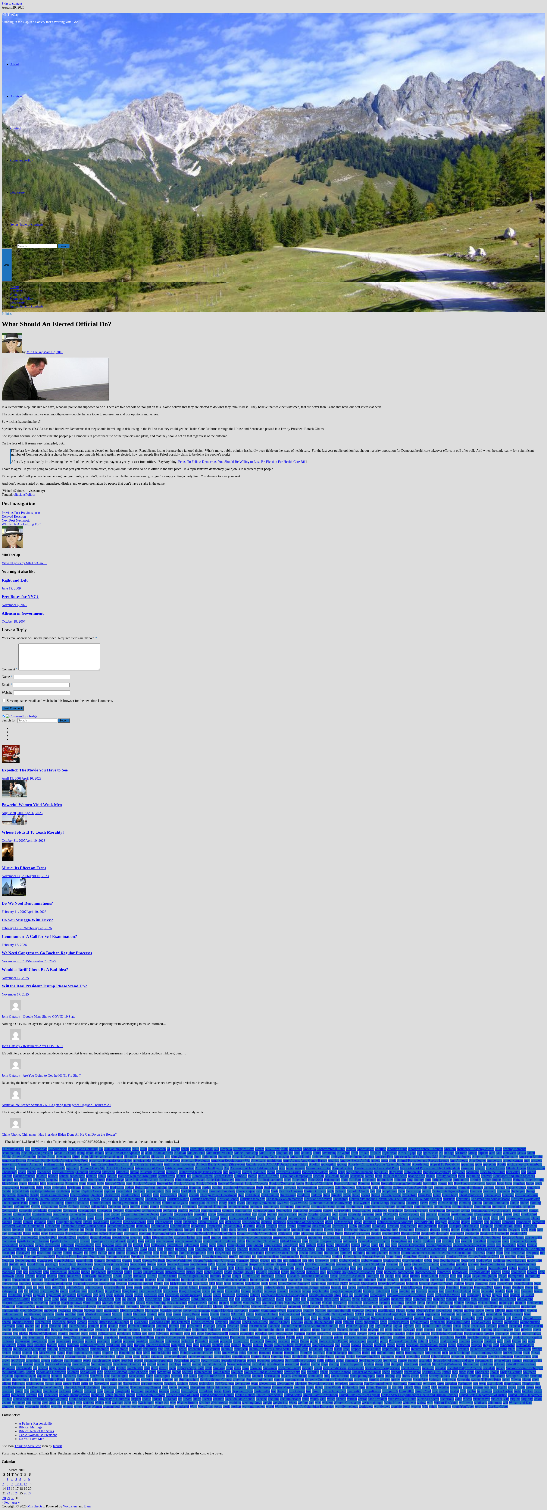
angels (375, 1160)
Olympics (221, 1322)
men (71, 1306)
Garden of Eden (457, 1256)
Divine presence (45, 1229)
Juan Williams (227, 1287)
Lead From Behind (458, 1291)
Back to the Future (492, 1172)
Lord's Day (220, 1299)
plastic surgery (503, 1329)
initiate (381, 1279)
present (86, 1337)
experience (26, 1245)
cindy (223, 1203)
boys (500, 1183)
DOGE (208, 1229)
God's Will (468, 1260)
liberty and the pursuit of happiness (284, 1295)
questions (490, 1341)
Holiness (274, 1272)
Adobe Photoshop (246, 1153)
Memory (61, 1306)
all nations (130, 1156)
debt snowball (251, 1222)
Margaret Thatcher (503, 1299)
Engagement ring (394, 1237)
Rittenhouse (127, 1353)
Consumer (453, 1210)
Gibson (254, 1260)
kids (20, 1291)
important (37, 1279)
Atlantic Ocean (516, 1168)
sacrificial (57, 1356)
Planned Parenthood (466, 1329)
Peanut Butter (431, 1326)
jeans (322, 1283)
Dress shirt (422, 1229)
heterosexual (58, 1272)
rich (35, 1353)
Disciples (455, 1226)
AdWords (343, 1153)
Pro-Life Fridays (478, 1337)
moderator (64, 1310)
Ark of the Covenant (120, 1168)
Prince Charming (355, 1337)
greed (16, 1268)
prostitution (156, 1341)
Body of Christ (115, 1183)
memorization (45, 1306)
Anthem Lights (54, 1164)
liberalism (228, 1295)
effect (330, 1233)
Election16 (501, 1233)
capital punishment (43, 1191)
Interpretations (520, 1279)
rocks (217, 1353)
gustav (222, 1268)
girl (285, 1260)
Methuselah (204, 1306)
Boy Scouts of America (469, 1183)
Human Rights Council (193, 1276)
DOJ (216, 1229)
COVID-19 (390, 1214)
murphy (70, 1314)
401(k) (175, 1149)
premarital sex (531, 1333)
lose (231, 1299)
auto (225, 1172)
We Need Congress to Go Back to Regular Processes (47, 953)
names (177, 1314)
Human (152, 1276)
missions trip (10, 1310)
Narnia (214, 1314)
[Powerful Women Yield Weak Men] (14, 796)
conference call (151, 1210)
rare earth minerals (158, 1345)
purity (384, 1341)
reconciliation (428, 1345)
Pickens (342, 1329)
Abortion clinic (397, 1149)
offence (93, 1322)
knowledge (232, 1291)
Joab (29, 1287)
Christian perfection (203, 1199)
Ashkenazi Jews (267, 1168)
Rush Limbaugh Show (486, 1353)
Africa (402, 1153)
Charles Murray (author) (86, 1195)
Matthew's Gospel (296, 1303)
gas (502, 1256)
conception (104, 1210)
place (419, 1329)
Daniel (17, 1222)
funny (390, 1256)
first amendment (368, 1249)
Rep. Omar (170, 1349)
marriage (54, 1303)
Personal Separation (64, 1329)
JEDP (344, 1283)
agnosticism (430, 1153)
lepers (109, 1295)
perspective (86, 1329)
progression (23, 1341)
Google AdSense (178, 1264)
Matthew (236, 1303)
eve (409, 1241)
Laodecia (295, 1291)
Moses (400, 1310)
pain (37, 1326)
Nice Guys (254, 1318)
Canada (500, 1187)
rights (97, 1353)
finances (230, 1249)
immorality (532, 1276)
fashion (311, 1245)
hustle (334, 1276)
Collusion (114, 1206)
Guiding (190, 1268)
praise (410, 1333)
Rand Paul (113, 1345)
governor (392, 1264)
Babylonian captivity (437, 1172)
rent (160, 1349)
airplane (483, 1153)
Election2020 (29, 1237)
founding (359, 1253)
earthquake (14, 1233)
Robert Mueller (161, 1353)
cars (259, 1191)
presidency (111, 1337)
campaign (450, 1187)
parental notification (141, 1326)
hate (353, 1268)
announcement (513, 1160)
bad (523, 1172)
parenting (162, 1326)
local (63, 1299)
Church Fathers (100, 1203)
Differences (340, 1226)
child (241, 1195)
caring (176, 1191)
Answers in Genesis (15, 1164)
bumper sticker (178, 1187)
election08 (457, 1233)
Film (191, 1249)
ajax (492, 1153)
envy (451, 1237)
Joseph (163, 1287)
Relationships (525, 1345)
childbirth (303, 1195)
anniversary (494, 1160)
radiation (40, 1345)
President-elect (219, 1337)
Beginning (473, 1176)
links (506, 1295)
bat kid (344, 1176)
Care (168, 1191)
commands (189, 1206)
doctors (111, 1229)
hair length (286, 1268)
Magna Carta (369, 1299)
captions (109, 1191)
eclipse (104, 1233)
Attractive (122, 1172)
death (150, 1222)
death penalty (164, 1222)
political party (107, 1333)
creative (496, 1214)
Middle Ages (310, 1306)
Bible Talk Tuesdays (220, 1180)
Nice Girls (239, 1318)
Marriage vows (71, 1303)
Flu (86, 1253)
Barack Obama (202, 1176)
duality (502, 1229)
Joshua (173, 1287)
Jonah (138, 1287)
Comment (10, 669)
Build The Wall (145, 1187)
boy (450, 1183)
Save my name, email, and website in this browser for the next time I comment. (60, 700)
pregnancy (502, 1333)
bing (410, 1180)
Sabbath (32, 1356)
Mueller (531, 1310)
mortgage (371, 1310)
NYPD (517, 1318)
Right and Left (15, 580)
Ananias (333, 1160)
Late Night (382, 1291)
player (537, 1329)
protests (214, 1341)
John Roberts (94, 1287)
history (191, 1272)
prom (51, 1341)
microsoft (294, 1306)
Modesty (90, 1310)
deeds (329, 1222)
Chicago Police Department (218, 1195)
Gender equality (25, 1260)
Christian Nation (178, 1199)
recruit (452, 1345)
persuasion (102, 1329)
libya (337, 1295)
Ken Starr (466, 1287)
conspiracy (395, 1210)
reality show (302, 1345)
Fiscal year (23, 1253)
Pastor (244, 1326)
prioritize (399, 1337)
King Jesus (170, 1291)
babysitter (458, 1172)
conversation (78, 1214)
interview (25, 1283)
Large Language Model (346, 1291)
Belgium (7, 1180)
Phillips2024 (230, 1329)
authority (172, 1172)
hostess (52, 1276)
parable (113, 1326)
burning (217, 1187)
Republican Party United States (270, 1349)
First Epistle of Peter (489, 1249)
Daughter (62, 1222)
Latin (394, 1291)
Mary (117, 1303)
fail (124, 1245)
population (247, 1333)
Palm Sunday (78, 1326)
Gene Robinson (64, 1260)
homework (444, 1272)
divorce (74, 1229)
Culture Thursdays (351, 1218)
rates (189, 1345)
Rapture (139, 1345)
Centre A (476, 1191)
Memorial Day (25, 1306)
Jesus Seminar (523, 1283)
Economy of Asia (164, 1233)
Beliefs (27, 1180)
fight (160, 1249)
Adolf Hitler (267, 1153)
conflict (183, 1210)
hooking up (518, 1272)
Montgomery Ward (273, 1310)
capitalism (63, 1191)
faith (147, 1245)
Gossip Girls (295, 1264)
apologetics (328, 1164)
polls (151, 1333)
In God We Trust (55, 1279)
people (6, 1329)
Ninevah (297, 1318)
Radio (62, 1345)
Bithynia (519, 1180)
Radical (52, 1345)
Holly (285, 1272)
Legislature (84, 1295)
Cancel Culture (516, 1187)
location (91, 1299)
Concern (118, 1210)
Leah (509, 1291)
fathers (355, 1245)
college (85, 1206)
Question (477, 1341)
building (162, 1187)
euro (305, 1241)
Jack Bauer (252, 1283)
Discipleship (470, 1226)
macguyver (331, 1299)
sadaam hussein (75, 1356)
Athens (500, 1168)
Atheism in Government (23, 613)
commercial (302, 1206)
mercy (167, 1306)
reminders (150, 1349)
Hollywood (297, 1272)
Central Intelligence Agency (450, 1191)
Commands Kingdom (212, 1206)
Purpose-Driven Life (403, 1341)
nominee (353, 1318)
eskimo (150, 1241)
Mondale (166, 1310)
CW (479, 1218)
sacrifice (44, 1356)
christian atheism (526, 1195)
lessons (138, 1295)
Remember (81, 1349)
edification (285, 1233)
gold (5, 1264)
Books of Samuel (345, 1183)
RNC (146, 1353)
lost (237, 1299)
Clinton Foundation (496, 1203)
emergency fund (283, 1237)
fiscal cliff (8, 1253)
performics (19, 1329)
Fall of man (191, 1245)
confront (194, 1210)
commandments (170, 1206)
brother (97, 1187)
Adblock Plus (196, 1153)
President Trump (197, 1337)
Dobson (100, 1229)
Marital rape (525, 1299)
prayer (425, 1333)
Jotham (193, 1287)
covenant (368, 1214)
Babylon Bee (413, 1172)
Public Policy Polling (333, 1341)
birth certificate (442, 1180)
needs (420, 1314)
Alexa (51, 1156)
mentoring (132, 1306)
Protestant (201, 1341)
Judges (314, 1287)
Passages (209, 1326)
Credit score (78, 1218)
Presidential (238, 1337)
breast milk (27, 1187)
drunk (486, 1229)
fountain (394, 1253)
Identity (415, 1276)
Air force (461, 1153)
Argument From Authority (47, 1168)
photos (279, 1329)
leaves (538, 1291)
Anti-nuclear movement (180, 1164)
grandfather (447, 1264)
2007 (135, 1149)
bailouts (7, 1176)
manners (464, 1299)
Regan (487, 1345)
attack (22, 1172)
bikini (344, 1180)
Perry (30, 1329)
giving (334, 1260)
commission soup (323, 1206)
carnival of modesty (222, 1191)
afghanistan (389, 1153)
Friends (181, 1256)
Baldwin (41, 1176)
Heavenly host (497, 1268)
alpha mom (209, 1156)
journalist (205, 1287)
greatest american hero (521, 1264)
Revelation (523, 1349)
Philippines (199, 1329)
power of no (385, 1333)
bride (47, 1187)
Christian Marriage (131, 1199)
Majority (384, 1299)
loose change (153, 1299)
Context (7, 1214)
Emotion (301, 1237)
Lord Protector (180, 1299)
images (502, 1276)
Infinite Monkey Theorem (333, 1279)
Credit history (59, 1218)
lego (96, 1295)
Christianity (340, 1199)
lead (441, 1291)
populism (261, 1333)
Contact (15, 128)
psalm (295, 1341)
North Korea (441, 1318)
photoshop (292, 1329)
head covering (394, 1268)
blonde (91, 1183)
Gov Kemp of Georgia (320, 1264)
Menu (6, 265)
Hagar (268, 1268)
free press (532, 1253)
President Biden (143, 1337)
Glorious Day (392, 1260)
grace (408, 1264)
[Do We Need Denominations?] (14, 895)
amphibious (274, 1160)
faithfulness (175, 1245)
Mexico (218, 1306)
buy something (307, 1187)
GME (428, 1260)
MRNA (500, 1310)
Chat (156, 1195)
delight (465, 1222)
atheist (490, 1168)
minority (456, 1306)
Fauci (374, 1245)
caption (76, 1191)
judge (290, 1287)
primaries (327, 1337)
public (314, 1341)
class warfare (361, 1203)
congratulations (211, 1210)
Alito (84, 1156)
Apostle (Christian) (361, 1164)
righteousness (83, 1353)
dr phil (338, 1229)
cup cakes (387, 1218)
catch (330, 1191)
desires (291, 1226)
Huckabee (139, 1276)
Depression (214, 1226)
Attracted (94, 1172)
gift (273, 1260)
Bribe (39, 1187)
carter (266, 1191)
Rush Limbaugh (460, 1353)
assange (299, 1168)
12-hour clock (57, 1149)
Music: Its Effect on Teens (24, 868)
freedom (17, 1256)
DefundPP (421, 1222)
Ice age (389, 1276)
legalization (54, 1295)
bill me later (385, 1180)
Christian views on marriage (284, 1199)
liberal (217, 1295)
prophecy (103, 1341)
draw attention (369, 1229)
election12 (487, 1233)
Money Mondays (222, 1310)
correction (200, 1214)
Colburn (73, 1206)
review (6, 1353)
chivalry (336, 1195)
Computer (55, 1210)
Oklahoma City (159, 1322)
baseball (318, 1176)
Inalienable (101, 1279)
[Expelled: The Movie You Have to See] (11, 762)
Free (507, 1253)
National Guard (289, 1314)
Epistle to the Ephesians (33, 1241)
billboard (400, 1180)
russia (526, 1353)
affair (354, 1153)
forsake (304, 1253)
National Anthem (266, 1314)
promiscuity (63, 1341)
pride (299, 1337)
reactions (218, 1345)
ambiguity (337, 1156)
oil (131, 1322)
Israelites (238, 1283)
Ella (199, 1237)
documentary (138, 1229)
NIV (307, 1318)
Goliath (14, 1264)
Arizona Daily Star (93, 1168)
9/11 (216, 1149)
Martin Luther (91, 1303)
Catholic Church (358, 1191)
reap (337, 1345)
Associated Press (387, 1168)
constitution (437, 1210)
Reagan (247, 1345)
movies (489, 1310)
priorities (386, 1337)
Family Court (236, 1245)
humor (226, 1276)
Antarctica (36, 1164)
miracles (467, 1306)
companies (514, 1206)
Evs (457, 1241)
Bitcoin (507, 1180)
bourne (442, 1183)
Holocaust (312, 1272)
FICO (152, 1249)
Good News (84, 1264)
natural (369, 1314)
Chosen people (391, 1195)
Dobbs (89, 1229)
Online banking (323, 1322)
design (260, 1226)
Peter (113, 1329)
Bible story (166, 1180)
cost (254, 1214)
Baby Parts (396, 1172)
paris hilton (194, 1326)
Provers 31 (257, 1341)
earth (532, 1229)
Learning (527, 1291)
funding (337, 1256)
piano (316, 1329)
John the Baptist (114, 1287)
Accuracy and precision (37, 1153)
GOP (211, 1264)
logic (118, 1299)
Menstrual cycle (85, 1306)
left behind (15, 1295)
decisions (279, 1222)
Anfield (365, 1160)
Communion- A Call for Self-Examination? (39, 936)
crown (224, 1218)
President (125, 1337)
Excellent (479, 1241)
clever (433, 1203)
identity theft (429, 1276)
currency (432, 1218)
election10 (472, 1233)
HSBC (117, 1276)
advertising (329, 1153)
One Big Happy (279, 1322)
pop (193, 1333)
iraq (166, 1283)
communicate (442, 1206)
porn (271, 1333)
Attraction (108, 1172)
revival (16, 1353)
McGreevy (370, 1303)
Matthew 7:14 (252, 1303)
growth (146, 1268)
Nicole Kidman (272, 1318)
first (353, 1249)
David (87, 1222)
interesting (453, 1279)
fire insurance (306, 1249)
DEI (431, 1222)
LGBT (207, 1295)
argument (22, 1168)
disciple (443, 1226)
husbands (293, 1276)
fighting (169, 1249)
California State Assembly (410, 1187)
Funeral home (352, 1256)
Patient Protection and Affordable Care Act (309, 1326)
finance (219, 1249)
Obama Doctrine (23, 1322)
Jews (537, 1283)
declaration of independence (305, 1222)
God (436, 1260)
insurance (393, 1279)
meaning (384, 1303)
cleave (424, 1203)
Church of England (175, 1203)
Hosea (19, 1276)
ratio (196, 1345)
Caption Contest (92, 1191)
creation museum (462, 1214)
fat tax (321, 1245)
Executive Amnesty (523, 1241)
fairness (138, 1245)
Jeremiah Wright (442, 1283)
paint (44, 1326)
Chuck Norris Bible (15, 1203)
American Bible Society (455, 1156)
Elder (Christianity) (357, 1233)
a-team (259, 1149)
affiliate (364, 1153)
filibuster (181, 1249)
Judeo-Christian (274, 1287)
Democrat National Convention (23, 1226)
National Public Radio (316, 1314)
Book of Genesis (144, 1183)
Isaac (196, 1283)
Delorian (495, 1222)
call (430, 1187)
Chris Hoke (409, 1195)
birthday (475, 1180)
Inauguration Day (122, 1279)
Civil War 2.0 (299, 1203)
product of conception (527, 1337)
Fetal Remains (115, 1249)
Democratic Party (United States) (83, 1226)
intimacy (38, 1283)
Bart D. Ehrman (268, 1176)
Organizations (419, 1322)
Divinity (62, 1229)
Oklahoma (141, 1322)
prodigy (506, 1337)
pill (382, 1329)
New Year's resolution (138, 1318)
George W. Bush (153, 1260)
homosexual (460, 1272)
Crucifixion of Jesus (242, 1218)
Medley (459, 1303)
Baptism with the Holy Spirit (137, 1176)
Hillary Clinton (153, 1272)
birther (486, 1180)
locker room (106, 1299)
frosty (197, 1256)
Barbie (252, 1176)
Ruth (23, 1356)
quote (507, 1341)
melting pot (506, 1303)
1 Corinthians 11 (13, 1149)
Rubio (366, 1353)
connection (300, 1210)
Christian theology (252, 1199)
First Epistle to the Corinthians (524, 1249)
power (372, 1333)
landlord (257, 1291)
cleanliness (397, 1203)
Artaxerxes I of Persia (149, 1168)
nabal (161, 1314)
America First (384, 1156)
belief (18, 1180)
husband (280, 1276)
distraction (530, 1226)
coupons (325, 1214)
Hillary (138, 1272)
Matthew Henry (273, 1303)
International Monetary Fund (480, 1279)
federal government (439, 1245)
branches (519, 1183)
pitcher (397, 1329)
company (528, 1206)
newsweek (203, 1318)
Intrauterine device (85, 1283)
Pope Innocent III (216, 1333)
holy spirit (334, 1272)
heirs (19, 1272)
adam (149, 1153)
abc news (295, 1149)
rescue (338, 1349)
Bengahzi (52, 1180)
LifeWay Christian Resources (406, 1295)
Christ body (450, 1195)
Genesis (99, 1260)
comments (287, 1206)
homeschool (405, 1272)
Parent (123, 1326)
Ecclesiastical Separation (82, 1233)
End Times (348, 1237)
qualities (464, 1341)
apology (342, 1164)
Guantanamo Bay (164, 1268)
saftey (120, 1356)
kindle (64, 1291)
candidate (533, 1187)
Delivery (477, 1222)
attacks (31, 1172)
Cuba (260, 1218)
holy (323, 1272)
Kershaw (518, 1287)
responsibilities (371, 1349)
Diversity (18, 1229)
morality (308, 1310)
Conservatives (361, 1210)
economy (145, 1233)
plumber (74, 1333)
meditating (446, 1303)
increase (150, 1279)
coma (125, 1206)
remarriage (66, 1349)
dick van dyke (321, 1226)
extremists (67, 1245)
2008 (143, 1149)
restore (405, 1349)
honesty (496, 1272)
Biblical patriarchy (270, 1180)
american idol (142, 1160)
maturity (315, 1303)
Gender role (45, 1260)
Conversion (95, 1214)
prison (410, 1337)
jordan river (150, 1287)
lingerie (497, 1295)
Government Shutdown (369, 1264)
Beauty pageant (446, 1176)
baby (341, 1172)
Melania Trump (488, 1303)
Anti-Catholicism (102, 1164)
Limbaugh (474, 1295)
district (6, 1229)
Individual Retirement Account (228, 1279)
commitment (354, 1206)
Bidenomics (332, 1180)
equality (131, 1241)
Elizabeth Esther (185, 1237)
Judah (259, 1287)
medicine (432, 1303)
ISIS (212, 1283)
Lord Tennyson (201, 1299)
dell (486, 1222)
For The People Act (192, 1253)
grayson (473, 1264)
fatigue (365, 1245)
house (62, 1276)
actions (99, 1153)
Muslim (117, 1314)
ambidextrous (321, 1156)
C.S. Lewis (363, 1187)
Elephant (136, 1237)
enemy (360, 1237)
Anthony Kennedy (77, 1164)
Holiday (249, 1272)
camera (439, 1187)
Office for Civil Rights (114, 1322)
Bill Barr (355, 1180)
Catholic (340, 1191)
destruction (304, 1226)
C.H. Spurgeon (345, 1187)
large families (320, 1291)
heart (472, 1268)
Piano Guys (328, 1329)
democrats (143, 1226)
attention (58, 1172)
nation (250, 1314)
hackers (258, 1268)
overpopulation (530, 1322)
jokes (129, 1287)
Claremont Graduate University (330, 1203)
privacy (420, 1337)
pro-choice (447, 1337)
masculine (128, 1303)
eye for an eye (84, 1245)
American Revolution (195, 1160)
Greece (6, 1268)
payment (408, 1326)
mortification (386, 1310)
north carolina (403, 1318)
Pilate (363, 1329)
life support (361, 1295)
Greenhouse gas (81, 1268)
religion (7, 1349)
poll (144, 1333)
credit (516, 1214)
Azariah (295, 1172)
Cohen (63, 1206)
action (89, 1153)
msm (509, 1310)
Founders (346, 1253)
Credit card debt (12, 1218)
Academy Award (482, 1149)
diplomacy (379, 1226)
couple (302, 1214)
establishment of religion (219, 1241)
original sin (437, 1322)
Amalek (237, 1156)
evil (438, 1241)
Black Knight (534, 1180)
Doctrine (123, 1229)
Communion (482, 1206)
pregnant (515, 1333)
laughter (404, 1291)
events (417, 1241)
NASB (225, 1314)
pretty (272, 1337)
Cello (401, 1191)
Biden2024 (315, 1180)
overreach (8, 1326)
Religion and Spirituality (29, 1349)
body (100, 1183)
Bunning (195, 1187)
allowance (157, 1156)
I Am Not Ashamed (351, 1276)
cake (375, 1187)
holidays (262, 1272)
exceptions (494, 1241)
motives (469, 1310)
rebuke (400, 1345)
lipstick (515, 1295)
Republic (227, 1349)
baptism (112, 1176)
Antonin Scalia (256, 1164)
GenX (137, 1260)
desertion (249, 1226)
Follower (132, 1253)
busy (279, 1187)
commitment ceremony (379, 1206)
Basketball (332, 1176)
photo (253, 1329)
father (330, 1245)
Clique (514, 1203)
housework (104, 1276)
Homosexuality (479, 1272)
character (22, 1195)
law (412, 1291)
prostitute (141, 1341)
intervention (10, 1283)
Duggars (514, 1229)
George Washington (179, 1260)
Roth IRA (354, 1353)
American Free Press (74, 1160)
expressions (52, 1245)
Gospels (280, 1264)
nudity (488, 1318)
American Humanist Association (110, 1160)
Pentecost (515, 1326)
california (385, 1187)
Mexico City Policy (237, 1306)
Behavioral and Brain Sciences (514, 1176)
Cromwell (194, 1218)
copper (115, 1214)
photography (266, 1329)
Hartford (325, 1268)
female (521, 1245)
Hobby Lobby (213, 1272)
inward (148, 1283)
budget (129, 1187)
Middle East (328, 1306)
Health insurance (441, 1268)
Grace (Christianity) (425, 1264)
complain (25, 1210)
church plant (197, 1203)
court (335, 1214)
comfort (135, 1206)
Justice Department (370, 1287)
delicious (454, 1222)
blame (23, 1183)
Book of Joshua (185, 1183)
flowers (78, 1253)
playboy (526, 1329)
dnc (81, 1229)
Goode (151, 1264)
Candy (6, 1191)
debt (221, 1222)
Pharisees (159, 1329)
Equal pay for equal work (108, 1241)
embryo (216, 1237)
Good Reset (138, 1264)
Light (430, 1295)
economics (131, 1233)
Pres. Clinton (53, 1337)
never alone (494, 1314)
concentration (87, 1210)
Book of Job (165, 1183)
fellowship (509, 1245)
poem (84, 1333)
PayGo (397, 1326)
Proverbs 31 (241, 1341)
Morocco (357, 1310)
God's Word (484, 1260)
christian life (109, 1199)
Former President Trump (281, 1253)
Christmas (463, 1199)
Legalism (39, 1295)
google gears (198, 1264)
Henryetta (35, 1272)
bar (189, 1176)
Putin (421, 1341)
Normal (364, 1318)
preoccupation (11, 1337)
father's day (342, 1245)
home (379, 1272)
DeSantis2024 (232, 1226)
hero (46, 1272)
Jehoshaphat (368, 1283)
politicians (18, 494)
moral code (294, 1310)
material (213, 1303)
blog (43, 1183)
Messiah (190, 1306)
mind (387, 1306)
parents (174, 1326)
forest (210, 1253)
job (35, 1287)
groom (116, 1268)
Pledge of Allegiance (43, 1333)
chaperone (9, 1195)
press (264, 1337)
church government (125, 1203)
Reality (269, 1345)
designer (271, 1226)
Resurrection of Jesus (443, 1349)
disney (517, 1226)
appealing (467, 1164)
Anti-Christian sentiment (146, 1164)
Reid (496, 1345)
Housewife (89, 1276)
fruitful (233, 1256)
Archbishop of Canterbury (524, 1164)
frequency (152, 1256)
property (90, 1341)
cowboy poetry (409, 1214)
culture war (372, 1218)
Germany (242, 1260)
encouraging (331, 1237)
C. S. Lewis (326, 1187)
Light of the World (447, 1295)
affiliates (375, 1153)
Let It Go (150, 1295)
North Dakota (423, 1318)
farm (302, 1245)
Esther (241, 1241)
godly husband (516, 1260)
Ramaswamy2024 (92, 1345)
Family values (273, 1245)
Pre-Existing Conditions (447, 1333)
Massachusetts (197, 1303)
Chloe (347, 1195)
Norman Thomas (382, 1318)
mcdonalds (355, 1303)
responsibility (391, 1349)
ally (167, 1156)
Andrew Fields (350, 1160)
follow (120, 1253)
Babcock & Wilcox (315, 1172)
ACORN (69, 1153)
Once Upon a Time (255, 1322)
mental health (106, 1306)
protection (187, 1341)
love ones (268, 1299)
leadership (487, 1291)
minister (430, 1306)
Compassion (10, 1210)
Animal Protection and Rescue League (423, 1160)
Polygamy (162, 1333)
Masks (140, 1303)
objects (71, 1322)
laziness (433, 1291)
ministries (443, 1306)
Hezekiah (74, 1272)
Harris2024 (311, 1268)
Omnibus (235, 1322)
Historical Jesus (175, 1272)
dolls (232, 1229)
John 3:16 (58, 1287)
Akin (499, 1153)
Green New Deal (58, 1268)
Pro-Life (460, 1337)
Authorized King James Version (200, 1172)
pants (103, 1326)
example (466, 1241)
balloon (53, 1176)
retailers (463, 1349)
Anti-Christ (121, 1164)
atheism (480, 1168)
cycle (486, 1218)
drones (455, 1229)
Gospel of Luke (237, 1264)
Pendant (491, 1326)
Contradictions (42, 1214)
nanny (205, 1314)
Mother (410, 1310)
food (156, 1253)
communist (499, 1206)
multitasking (32, 1314)
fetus (129, 1249)
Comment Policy (21, 160)
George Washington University (214, 1260)
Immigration (516, 1276)
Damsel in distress (518, 1218)
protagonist (172, 1341)
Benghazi (65, 1180)
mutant (127, 1314)
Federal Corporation (411, 1245)
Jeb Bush (333, 1283)
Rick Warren (47, 1353)
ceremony (489, 1191)
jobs (41, 1287)
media (421, 1303)
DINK (353, 1226)
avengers (235, 1172)
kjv (213, 1291)
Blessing (33, 1183)
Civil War (283, 1203)
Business (270, 1187)
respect (356, 1349)
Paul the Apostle (357, 1326)
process (495, 1337)
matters (224, 1303)
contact (465, 1210)
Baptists (181, 1176)
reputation (316, 1349)
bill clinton (369, 1180)
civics (241, 1203)
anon (527, 1160)
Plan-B (447, 1329)
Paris (183, 1326)
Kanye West (392, 1287)
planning (487, 1329)
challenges (518, 1191)
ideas (405, 1276)
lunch (296, 1299)
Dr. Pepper (351, 1229)
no (320, 1318)
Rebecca (367, 1345)
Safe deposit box (104, 1356)
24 (168, 1149)
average (247, 1172)
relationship (507, 1345)
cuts (473, 1218)
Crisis (99, 1218)
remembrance (119, 1349)
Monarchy (152, 1310)
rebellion (380, 1345)
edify (296, 1233)
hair (276, 1268)
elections (83, 1237)
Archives (16, 96)
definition (369, 1222)
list (523, 1295)
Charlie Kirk (112, 1195)
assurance (467, 1168)
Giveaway (322, 1260)
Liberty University (321, 1295)
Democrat (538, 1222)
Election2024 (48, 1237)
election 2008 (391, 1233)
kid (536, 1287)
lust (303, 1299)
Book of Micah (206, 1183)
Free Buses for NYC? (20, 596)
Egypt (339, 1233)
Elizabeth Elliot (162, 1237)
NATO (359, 1314)
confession (170, 1210)
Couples (313, 1214)
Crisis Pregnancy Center (141, 1218)
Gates (521, 1256)
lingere (486, 1295)
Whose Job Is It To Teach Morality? (33, 832)
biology (418, 1180)
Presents (97, 1337)
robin (175, 1353)
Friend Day (167, 1256)
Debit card (190, 1222)
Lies (345, 1295)
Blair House (10, 1183)
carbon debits (155, 1191)
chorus (375, 1195)
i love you (372, 1276)
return (511, 1349)
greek (24, 1268)
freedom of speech (118, 1256)
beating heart (416, 1176)
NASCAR (238, 1314)
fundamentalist (289, 1256)
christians (449, 1199)
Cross (205, 1218)
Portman (299, 1333)
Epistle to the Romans (64, 1241)
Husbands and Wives (314, 1276)
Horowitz (8, 1276)
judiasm (324, 1287)
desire (282, 1226)
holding (238, 1272)
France (490, 1253)
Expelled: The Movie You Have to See (35, 770)
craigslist (431, 1214)
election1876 (518, 1233)
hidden (85, 1272)
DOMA (242, 1229)
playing (7, 1333)
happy (299, 1268)
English (424, 1237)
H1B (231, 1268)
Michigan (281, 1306)
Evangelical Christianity (374, 1241)
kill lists (34, 1291)
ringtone (107, 1353)
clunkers (7, 1206)
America (368, 1156)
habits (248, 1268)
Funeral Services (373, 1256)
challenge (503, 1191)
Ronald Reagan (336, 1353)
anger (384, 1160)
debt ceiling (233, 1222)
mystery (152, 1314)
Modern (77, 1310)
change (530, 1191)
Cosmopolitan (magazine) (234, 1214)
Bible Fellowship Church (142, 1180)
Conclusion (133, 1210)
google (161, 1264)
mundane (47, 1314)
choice (355, 1195)
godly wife (534, 1260)
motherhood (443, 1310)
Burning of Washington (239, 1187)
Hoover (532, 1272)
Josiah (183, 1287)
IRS (189, 1283)
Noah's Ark (338, 1318)
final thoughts (204, 1249)
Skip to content (12, 3)
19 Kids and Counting (83, 1149)
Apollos (314, 1164)
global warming (371, 1260)
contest (533, 1210)
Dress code (406, 1229)
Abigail (351, 1149)
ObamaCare (43, 1322)
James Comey (287, 1283)
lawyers (421, 1291)
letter (160, 1295)
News (191, 1318)
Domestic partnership (262, 1229)
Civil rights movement (261, 1203)
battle (378, 1176)
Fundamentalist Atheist (315, 1256)
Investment (135, 1283)
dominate (283, 1229)
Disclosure (17, 192)
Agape (411, 1153)
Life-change (378, 1295)
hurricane (267, 1276)
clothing (535, 1203)
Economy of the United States (257, 1233)
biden (287, 1180)
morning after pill (339, 1310)
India (160, 1279)
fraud (499, 1253)
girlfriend (294, 1260)
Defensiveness (343, 1222)
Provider (271, 1341)
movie (479, 1310)
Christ (437, 1195)
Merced (145, 1306)
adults (317, 1153)
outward (497, 1322)
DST (494, 1229)
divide (29, 1229)
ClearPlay (412, 1203)
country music (287, 1214)
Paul (342, 1326)
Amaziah (249, 1156)
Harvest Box (340, 1268)
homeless (390, 1272)
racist (30, 1345)
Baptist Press (166, 1176)
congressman (243, 1210)
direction (393, 1226)
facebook (108, 1245)
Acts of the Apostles (126, 1153)
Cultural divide (317, 1218)
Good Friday (35, 1264)
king (84, 1291)
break (538, 1183)
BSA (106, 1187)
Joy (214, 1287)
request (328, 1349)
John (48, 1287)
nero (459, 1314)
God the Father (450, 1260)
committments (423, 1206)
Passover (233, 1326)
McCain (327, 1303)
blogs (82, 1183)
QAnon (434, 1341)
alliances (144, 1156)
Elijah (147, 1237)
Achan (58, 1153)
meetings (471, 1303)
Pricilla (290, 1337)
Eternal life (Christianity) (262, 1241)
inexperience (278, 1279)
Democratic (52, 1226)
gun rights (203, 1268)
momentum (111, 1310)
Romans (277, 1353)
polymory (176, 1333)
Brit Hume (74, 1187)
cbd (378, 1191)
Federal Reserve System (469, 1245)
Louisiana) (248, 1299)
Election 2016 (410, 1233)
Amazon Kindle (300, 1156)
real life (258, 1345)
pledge (23, 1333)
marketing (41, 1303)
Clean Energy (380, 1203)
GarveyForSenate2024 (483, 1256)
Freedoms (137, 1256)
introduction (107, 1283)
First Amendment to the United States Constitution (413, 1249)
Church (34, 1203)
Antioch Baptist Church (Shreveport (220, 1164)
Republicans (300, 1349)
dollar (224, 1229)
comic (145, 1206)
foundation (331, 1253)
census (426, 1191)
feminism (60, 1249)
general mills (84, 1260)
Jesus (492, 1283)
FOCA (102, 1253)
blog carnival (56, 1183)
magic (355, 1299)
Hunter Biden (251, 1276)
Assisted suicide (365, 1168)
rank (123, 1345)
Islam (219, 1283)
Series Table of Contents (26, 224)
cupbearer (401, 1218)
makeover (397, 1299)
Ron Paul (319, 1353)
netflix (466, 1314)
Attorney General (76, 1172)
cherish (194, 1195)
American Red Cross (166, 1160)
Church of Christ (150, 1203)
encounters (315, 1237)
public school (357, 1341)
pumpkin (373, 1341)
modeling (50, 1310)
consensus (315, 1210)
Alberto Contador (24, 1156)
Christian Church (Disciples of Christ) (51, 1199)
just (344, 1287)
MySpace (139, 1314)
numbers (499, 1318)
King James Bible (150, 1291)
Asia (282, 1168)
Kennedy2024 (483, 1287)
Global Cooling (349, 1260)
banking (91, 1176)
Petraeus (146, 1329)
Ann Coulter (477, 1160)
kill (26, 1291)
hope (541, 1272)
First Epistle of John (461, 1249)
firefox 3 (332, 1249)
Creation (444, 1214)
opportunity (371, 1322)
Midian (342, 1306)
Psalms (304, 1341)
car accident (124, 1191)
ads (290, 1153)
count (262, 1214)
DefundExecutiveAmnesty (395, 1222)
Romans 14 (291, 1353)
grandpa (461, 1264)
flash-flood (44, 1253)
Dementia (508, 1222)
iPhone (158, 1283)
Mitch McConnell (31, 1310)
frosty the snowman (215, 1256)
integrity (405, 1279)
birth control (461, 1180)
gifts (279, 1260)
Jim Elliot (18, 1287)
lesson (129, 1295)
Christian (508, 1195)
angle (392, 1160)
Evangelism (399, 1241)
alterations (224, 1156)
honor (506, 1272)
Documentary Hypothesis (165, 1229)
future (398, 1256)
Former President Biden (248, 1253)
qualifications (449, 1341)
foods (163, 1253)
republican (241, 1349)
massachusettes (176, 1303)
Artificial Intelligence (209, 1168)
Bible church (96, 1180)
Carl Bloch (188, 1191)
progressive (39, 1341)
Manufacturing (480, 1299)
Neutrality (478, 1314)
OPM (359, 1322)
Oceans (82, 1322)
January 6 (303, 1283)
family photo (254, 1245)
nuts (508, 1318)
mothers (458, 1310)
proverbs (226, 1341)
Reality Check (284, 1345)
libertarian (242, 1295)
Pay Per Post (383, 1326)
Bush (259, 1187)
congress (228, 1210)
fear (387, 1245)
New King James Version (64, 1318)
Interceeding (420, 1279)
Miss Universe (493, 1306)
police (93, 1333)
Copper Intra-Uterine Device (140, 1214)
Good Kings (67, 1264)
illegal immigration (484, 1276)
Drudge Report (471, 1229)
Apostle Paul (420, 1164)
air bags (449, 1153)
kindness (75, 1291)
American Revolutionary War (230, 1160)
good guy (51, 1264)
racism (21, 1345)
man (429, 1299)
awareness (283, 1172)
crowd (214, 1218)
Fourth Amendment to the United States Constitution (436, 1253)
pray (418, 1333)
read (227, 1345)
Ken (442, 1287)
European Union (330, 1241)
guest (180, 1268)
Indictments (172, 1279)
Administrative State (219, 1153)
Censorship (413, 1191)
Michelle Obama (262, 1306)
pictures (353, 1329)
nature (411, 1314)
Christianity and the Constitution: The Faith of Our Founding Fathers (395, 1199)
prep (25, 1337)
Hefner (512, 1268)
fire (293, 1249)
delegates (441, 1222)
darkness (40, 1222)
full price (245, 1256)
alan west (509, 1153)
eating (36, 1233)
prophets (116, 1341)
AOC (270, 1164)
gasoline (510, 1256)
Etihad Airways (290, 1241)
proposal (129, 1341)
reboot (391, 1345)
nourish (456, 1318)
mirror (478, 1306)
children (316, 1195)
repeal (183, 1349)
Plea (15, 1333)
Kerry (507, 1287)
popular (234, 1333)
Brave (530, 1183)
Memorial (8, 1306)
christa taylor (492, 1195)
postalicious (340, 1333)
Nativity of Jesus (342, 1314)
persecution (42, 1329)
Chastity (146, 1195)
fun (254, 1256)
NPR (479, 1318)
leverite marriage (190, 1295)
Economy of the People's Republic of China (206, 1233)
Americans (258, 1160)
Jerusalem (481, 1283)
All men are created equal (105, 1156)
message (178, 1306)
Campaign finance (470, 1187)
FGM (143, 1249)
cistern (232, 1203)
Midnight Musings (359, 1306)
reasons (356, 1345)
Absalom (450, 1149)
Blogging (71, 1183)
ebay (44, 1233)
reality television (323, 1345)
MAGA (345, 1299)
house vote (73, 1276)
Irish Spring (178, 1283)
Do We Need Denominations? (27, 903)
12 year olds (39, 1149)
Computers (70, 1210)
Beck (461, 1176)
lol (124, 1299)
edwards (320, 1233)
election (376, 1233)
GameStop (410, 1256)
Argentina (8, 1168)
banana (64, 1176)
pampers (93, 1326)
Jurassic (336, 1287)
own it (20, 1326)
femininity (46, 1249)
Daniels (28, 1222)
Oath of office (532, 1318)
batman (369, 1176)
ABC (284, 1149)
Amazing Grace (267, 1156)
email (206, 1237)
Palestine (55, 1326)
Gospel (221, 1264)
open (338, 1322)
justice (352, 1287)
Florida (67, 1253)
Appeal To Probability (445, 1164)
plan (439, 1329)
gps (401, 1264)
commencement (238, 1206)
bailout (531, 1172)
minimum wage (413, 1306)
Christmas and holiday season (490, 1199)
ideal (398, 1276)
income (139, 1279)
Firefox (320, 1249)
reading (236, 1345)
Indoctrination (259, 1279)
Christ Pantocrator (471, 1195)
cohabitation (49, 1206)
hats (359, 1268)
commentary (271, 1206)
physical (305, 1329)
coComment (22, 1206)
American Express (14, 1160)
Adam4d (180, 1153)
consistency (379, 1210)
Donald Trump (300, 1229)
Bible (83, 1180)
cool (107, 1214)
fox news (478, 1253)
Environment (439, 1237)
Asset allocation (342, 1168)
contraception (22, 1214)
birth (428, 1180)
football (173, 1253)
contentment (520, 1210)
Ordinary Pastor (398, 1322)
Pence (466, 1326)
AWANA (259, 1172)
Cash (274, 1191)
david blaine (101, 1222)
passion (221, 1326)
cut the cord (462, 1218)
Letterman (172, 1295)
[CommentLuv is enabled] (21, 716)
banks (102, 1176)
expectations (10, 1245)
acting (80, 1153)
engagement (374, 1237)
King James (130, 1291)
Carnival (202, 1191)
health (409, 1268)
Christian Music (155, 1199)
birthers (496, 1180)
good (22, 1264)
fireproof (344, 1249)
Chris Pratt (425, 1195)
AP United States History (291, 1164)
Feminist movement (81, 1249)
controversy (61, 1214)
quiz (500, 1341)
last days (369, 1291)
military (378, 1306)
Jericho (459, 1283)
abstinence (464, 1149)
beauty (430, 1176)
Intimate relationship (58, 1283)
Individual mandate (194, 1279)
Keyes (529, 1287)
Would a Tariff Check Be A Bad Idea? (35, 969)
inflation (357, 1279)
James (273, 1283)
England (412, 1237)
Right (70, 1353)
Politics (7, 313)
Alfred (76, 1156)
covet (378, 1214)
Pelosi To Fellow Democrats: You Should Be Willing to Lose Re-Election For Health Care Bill (242, 461)
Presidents (253, 1337)
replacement (212, 1349)
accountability (11, 1153)
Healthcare (460, 1268)
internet (505, 1279)
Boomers (364, 1183)
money (177, 1310)
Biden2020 (299, 1180)
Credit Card (529, 1214)
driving (445, 1229)
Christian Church (13, 1199)
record (442, 1345)
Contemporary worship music (491, 1210)
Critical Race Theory (172, 1218)
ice (382, 1276)
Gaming (423, 1256)
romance (252, 1353)
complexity (39, 1210)
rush (445, 1353)
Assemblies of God (318, 1168)
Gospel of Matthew (262, 1264)
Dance (535, 1218)
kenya (498, 1287)
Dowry (329, 1229)
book (129, 1183)
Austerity (146, 1172)
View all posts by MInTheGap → (24, 563)
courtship (354, 1214)
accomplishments (514, 1149)
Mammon (419, 1299)
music (80, 1314)
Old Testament (180, 1322)
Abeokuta (309, 1149)
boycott (491, 1183)
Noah (326, 1318)
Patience (274, 1326)
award (271, 1172)
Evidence (428, 1241)
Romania (265, 1353)
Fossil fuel (316, 1253)
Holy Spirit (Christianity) (358, 1272)
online (308, 1322)
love (259, 1299)
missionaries (512, 1306)
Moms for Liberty (132, 1310)
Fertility (100, 1249)
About (14, 64)
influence (369, 1279)
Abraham (436, 1149)
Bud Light (117, 1187)
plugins (63, 1333)
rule (373, 1353)
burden (206, 1187)
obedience (59, 1322)
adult (297, 1153)
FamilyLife (290, 1245)
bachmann (472, 1172)
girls (304, 1260)
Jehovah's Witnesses (391, 1283)
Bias (76, 1180)
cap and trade (20, 1191)
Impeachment (21, 1279)
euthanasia (350, 1241)
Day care (116, 1222)
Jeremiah (425, 1283)
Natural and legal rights (390, 1314)
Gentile (127, 1260)
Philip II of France (178, 1329)
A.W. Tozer (273, 1149)
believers (39, 1180)
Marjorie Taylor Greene (18, 1303)
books (300, 1183)
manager (439, 1299)
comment (256, 1206)
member (520, 1303)
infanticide (295, 1279)
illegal (467, 1276)
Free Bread (517, 1253)
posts (352, 1333)
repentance (195, 1349)
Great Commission (492, 1264)
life (350, 1295)
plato (517, 1329)
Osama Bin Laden (458, 1322)
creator (507, 1214)
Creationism (482, 1214)
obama (6, 1322)
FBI (381, 1245)
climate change (448, 1203)
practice (399, 1333)
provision (284, 1341)
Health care (421, 1268)
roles (242, 1353)
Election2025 (67, 1237)
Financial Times (279, 1249)
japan (315, 1283)
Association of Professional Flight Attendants (430, 1168)
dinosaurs (364, 1226)
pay (371, 1326)
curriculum (446, 1218)
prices (281, 1337)
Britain (86, 1187)
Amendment (353, 1156)
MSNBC (519, 1310)
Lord (166, 1299)
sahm (128, 1356)
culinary (270, 1218)
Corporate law (183, 1214)
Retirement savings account (488, 1349)
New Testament (111, 1318)
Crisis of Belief (114, 1218)
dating (51, 1222)
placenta (429, 1329)
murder (59, 1314)
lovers (280, 1299)
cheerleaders (168, 1195)
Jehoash (354, 1283)
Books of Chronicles (319, 1183)
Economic (116, 1233)
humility (215, 1276)
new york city (176, 1318)
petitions (134, 1329)
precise (489, 1333)
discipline (486, 1226)
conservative (342, 1210)
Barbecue (240, 1176)
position (311, 1333)
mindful (397, 1306)
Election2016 (11, 1237)
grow (124, 1268)
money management (196, 1310)
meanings (397, 1303)
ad (142, 1153)
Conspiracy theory (416, 1210)
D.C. (494, 1218)
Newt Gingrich (221, 1318)
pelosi (457, 1326)
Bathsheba (357, 1176)
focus (111, 1253)
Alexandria (63, 1156)
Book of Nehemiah (231, 1183)
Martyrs (107, 1303)
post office (324, 1333)
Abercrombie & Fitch (330, 1149)
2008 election (157, 1149)
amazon (283, 1156)
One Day (297, 1322)
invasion (121, 1283)
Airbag (472, 1153)
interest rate (437, 1279)
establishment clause (188, 1241)
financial (242, 1249)
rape (130, 1345)
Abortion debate (419, 1149)
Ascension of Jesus (243, 1168)
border (375, 1183)
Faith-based (158, 1245)
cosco (212, 1214)
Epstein (85, 1241)
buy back (290, 1187)
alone (197, 1156)
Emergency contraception (254, 1237)
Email (7, 684)
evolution (448, 1241)
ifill (459, 1276)
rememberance (99, 1349)
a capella (226, 1149)
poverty (362, 1333)
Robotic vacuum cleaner (196, 1353)
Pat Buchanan (258, 1326)
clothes (524, 1203)
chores (365, 1195)
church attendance (77, 1203)
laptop (306, 1291)
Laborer (246, 1291)
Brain (508, 1183)
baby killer (380, 1172)
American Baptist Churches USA (416, 1156)
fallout (204, 1245)
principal (373, 1337)
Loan (55, 1299)
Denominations (180, 1226)
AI (441, 1153)
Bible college (115, 1180)
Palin (65, 1326)
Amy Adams (291, 1160)
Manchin (451, 1299)
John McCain (75, 1287)
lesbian (119, 1295)
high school (115, 1272)
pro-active (432, 1337)
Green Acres (37, 1268)
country (272, 1214)
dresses (435, 1229)
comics (154, 1206)
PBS (418, 1326)
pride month (312, 1337)
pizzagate (409, 1329)
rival (139, 1353)
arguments (72, 1168)
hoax (199, 1272)
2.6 (101, 1149)
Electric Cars (120, 1237)
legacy (27, 1295)
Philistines (214, 1329)
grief (108, 1268)
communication (462, 1206)
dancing (7, 1222)
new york (160, 1318)
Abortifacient (365, 1149)
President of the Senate (170, 1337)
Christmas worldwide (525, 1199)
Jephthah (412, 1283)
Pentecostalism (533, 1326)
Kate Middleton (411, 1287)
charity (34, 1195)
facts (118, 1245)
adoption (282, 1153)
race (524, 1341)
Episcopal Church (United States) (478, 1237)
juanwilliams (245, 1287)
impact (6, 1279)
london (131, 1299)
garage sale (437, 1256)
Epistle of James (513, 1237)
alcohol (42, 1156)
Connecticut (284, 1210)
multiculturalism (12, 1314)
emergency (229, 1237)
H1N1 (239, 1268)
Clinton (477, 1203)
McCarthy (340, 1303)
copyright (166, 1214)
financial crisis (258, 1249)
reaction (205, 1345)
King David (96, 1291)
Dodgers (189, 1229)
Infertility (309, 1279)
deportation (198, 1226)
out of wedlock (481, 1322)
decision (266, 1222)
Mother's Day (425, 1310)
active (109, 1153)
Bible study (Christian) (190, 1180)
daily (502, 1218)
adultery (306, 1153)
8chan (208, 1149)
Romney (306, 1353)
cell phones (389, 1191)
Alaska (521, 1153)
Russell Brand (512, 1353)
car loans (139, 1191)
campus (489, 1187)
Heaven (481, 1268)
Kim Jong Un (49, 1291)
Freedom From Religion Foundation (80, 1256)
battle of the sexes (395, 1176)
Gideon (265, 1260)
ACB (498, 1149)
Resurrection (419, 1349)
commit (340, 1206)
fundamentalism (268, 1256)
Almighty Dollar (182, 1156)
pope (200, 1333)
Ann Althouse (459, 1160)
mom (99, 1310)
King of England (190, 1291)
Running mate (414, 1353)
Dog (199, 1229)
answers (536, 1160)
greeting (98, 1268)
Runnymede (433, 1353)
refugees (476, 1345)
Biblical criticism (246, 1180)
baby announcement (359, 1172)
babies (333, 1172)
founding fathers (377, 1253)
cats (372, 1191)
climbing (465, 1203)
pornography (284, 1333)
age (419, 1153)
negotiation (432, 1314)
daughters (75, 1222)
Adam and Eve (163, 1153)
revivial (27, 1353)
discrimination (503, 1226)
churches (212, 1203)
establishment (165, 1241)
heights (523, 1268)
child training (270, 1195)
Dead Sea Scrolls (134, 1222)
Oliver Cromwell (202, 1322)
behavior (487, 1176)
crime (90, 1218)
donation (317, 1229)
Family (221, 1245)
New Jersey (38, 1318)
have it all (369, 1268)
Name (7, 677)
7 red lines (197, 1149)
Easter (27, 1233)
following (145, 1253)
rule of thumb (386, 1353)
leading (500, 1291)
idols (453, 1276)
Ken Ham (452, 1287)
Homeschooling (425, 1272)
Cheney (183, 1195)
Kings (206, 1291)
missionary (528, 1306)
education (307, 1233)
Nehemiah (448, 1314)
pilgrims (373, 1329)
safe (89, 1356)
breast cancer (10, 1187)
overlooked (511, 1322)
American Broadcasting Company (495, 1156)
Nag (169, 1314)
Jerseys (469, 1283)
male (408, 1299)
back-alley (513, 1172)
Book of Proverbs (256, 1183)
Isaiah (204, 1283)
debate (178, 1222)
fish (33, 1253)
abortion (380, 1149)
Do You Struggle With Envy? (27, 920)
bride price (59, 1187)
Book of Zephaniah (282, 1183)
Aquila (501, 1164)
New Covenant (513, 1314)
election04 (442, 1233)
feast (394, 1245)
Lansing (282, 1291)
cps (422, 1214)
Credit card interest (37, 1218)
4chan (185, 1149)
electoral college (100, 1237)
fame (212, 1245)
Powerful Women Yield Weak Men (32, 804)
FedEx (491, 1245)
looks (140, 1299)
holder (228, 1272)
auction (135, 1172)
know (220, 1291)
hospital (30, 1276)
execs (505, 1241)
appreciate (489, 1164)
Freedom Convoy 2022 (39, 1256)
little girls (37, 1299)
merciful (156, 1306)
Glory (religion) (412, 1260)
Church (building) (52, 1203)
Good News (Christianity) (111, 1264)
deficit (358, 1222)
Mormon (320, 1310)
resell (346, 1349)
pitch (388, 1329)
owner (29, 1326)
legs (102, 1295)
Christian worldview (318, 1199)
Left (4, 1295)
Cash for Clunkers (291, 1191)
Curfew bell (417, 1218)
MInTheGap (10, 14)
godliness (499, 1260)
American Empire (531, 1156)
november (468, 1318)
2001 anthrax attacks (117, 1149)
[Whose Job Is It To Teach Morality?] (14, 824)
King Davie (113, 1291)
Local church (76, 1299)
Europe (314, 1241)
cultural (282, 1218)
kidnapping (9, 1291)
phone (244, 1329)
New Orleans (91, 1318)
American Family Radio (43, 1160)
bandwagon (77, 1176)
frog (189, 1256)
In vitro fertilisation (80, 1279)
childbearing (288, 1195)
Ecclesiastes (57, 1233)
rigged (61, 1353)
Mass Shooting (156, 1303)
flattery (57, 1253)
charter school (130, 1195)
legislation (69, 1295)
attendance (44, 1172)
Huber (127, 1276)
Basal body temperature (296, 1176)
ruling (400, 1353)
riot (116, 1353)
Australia (159, 1172)
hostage (41, 1276)
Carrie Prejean (246, 1191)
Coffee (35, 1206)
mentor (120, 1306)
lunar (288, 1299)
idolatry (444, 1276)
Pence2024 (478, 1326)
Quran (516, 1341)
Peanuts (446, 1326)
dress (394, 1229)
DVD (524, 1229)
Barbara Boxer (223, 1176)
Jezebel (7, 1287)
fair (130, 1245)
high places (98, 1272)
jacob (264, 1283)
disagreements (427, 1226)
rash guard (178, 1345)
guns (214, 1268)
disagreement (408, 1226)
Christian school (228, 1199)
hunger (236, 1276)
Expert (39, 1245)
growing (135, 1268)
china (326, 1195)
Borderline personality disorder (401, 1183)
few (136, 1249)
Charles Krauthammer (54, 1195)
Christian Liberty (89, 1199)
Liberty (255, 1295)
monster (254, 1310)
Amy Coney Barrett (313, 1160)
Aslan (290, 1168)
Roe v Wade (230, 1353)
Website (7, 692)
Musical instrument (98, 1314)
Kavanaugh (430, 1287)
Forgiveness (223, 1253)
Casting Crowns (315, 1191)
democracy (523, 1222)
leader (476, 1291)
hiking (128, 1272)
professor (8, 1341)
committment (404, 1206)
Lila (463, 1295)
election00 (428, 1233)
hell (25, 1272)
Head (380, 1268)
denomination (160, 1226)
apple (478, 1164)
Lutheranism (315, 1299)
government (344, 1264)
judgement (301, 1287)
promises (78, 1341)
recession (412, 1345)
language (270, 1291)
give (311, 1260)
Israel (227, 1283)
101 (27, 1149)
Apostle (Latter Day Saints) (392, 1164)
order (383, 1322)
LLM (47, 1299)
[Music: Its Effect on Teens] (7, 859)
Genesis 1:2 (113, 1260)
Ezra (98, 1245)
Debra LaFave (208, 1222)
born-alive (430, 1183)
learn (517, 1291)
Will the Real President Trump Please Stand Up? (44, 986)
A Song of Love (243, 1149)
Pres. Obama (72, 1337)
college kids (99, 1206)
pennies (503, 1326)
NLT (314, 1318)
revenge (537, 1349)
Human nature (167, 1276)
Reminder (136, 1349)
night (287, 1318)
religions (52, 1349)
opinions (348, 1322)
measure (410, 1303)
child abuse (252, 1195)
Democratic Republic (121, 1226)
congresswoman (264, 1210)
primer (338, 1337)
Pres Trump (36, 1337)
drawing (385, 1229)
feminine (33, 1249)
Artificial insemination (179, 1168)
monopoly (241, 1310)
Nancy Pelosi (191, 1314)
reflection (463, 1345)
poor (187, 1333)
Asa (226, 1168)
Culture (333, 1218)
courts (343, 1214)
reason (345, 1345)
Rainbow (73, 1345)
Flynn (93, 1253)
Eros (141, 1241)
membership (535, 1303)
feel (498, 1245)
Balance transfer (24, 1176)
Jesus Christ (505, 1283)
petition (123, 1329)
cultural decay (297, 1218)
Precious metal (474, 1333)
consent (328, 1210)
